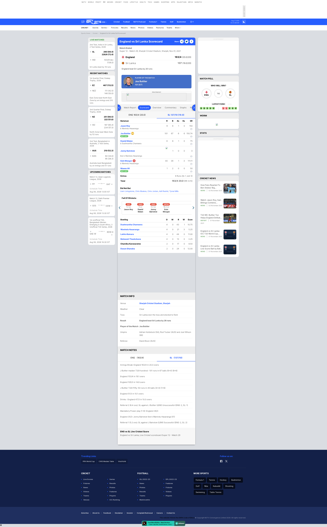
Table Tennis (215, 492)
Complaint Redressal (145, 513)
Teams (169, 28)
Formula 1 (153, 22)
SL (176, 115)
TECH (150, 2)
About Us (96, 513)
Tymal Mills (173, 191)
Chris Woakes (141, 191)
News (133, 28)
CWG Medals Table (106, 461)
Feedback (107, 513)
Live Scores (88, 479)
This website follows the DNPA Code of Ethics (177, 518)
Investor (130, 513)
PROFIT (98, 2)
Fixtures (114, 28)
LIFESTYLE (134, 2)
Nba (206, 486)
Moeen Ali (125, 168)
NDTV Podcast (139, 22)
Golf (171, 22)
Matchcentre (144, 500)
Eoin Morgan (127, 161)
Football (126, 22)
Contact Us (171, 513)
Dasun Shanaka (127, 248)
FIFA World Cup (89, 461)
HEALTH (143, 2)
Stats (203, 133)
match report (130, 107)
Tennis (163, 22)
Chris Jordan (152, 191)
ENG (137, 115)
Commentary (170, 107)
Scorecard (144, 107)
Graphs (183, 107)
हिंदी (104, 2)
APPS (173, 2)
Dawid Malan (126, 141)
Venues (86, 500)
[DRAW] (218, 93)
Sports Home (85, 33)
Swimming (200, 492)
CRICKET (118, 2)
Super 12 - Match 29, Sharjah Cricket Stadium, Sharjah (144, 51)
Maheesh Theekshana (130, 239)
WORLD (91, 2)
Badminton (181, 22)
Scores (95, 28)
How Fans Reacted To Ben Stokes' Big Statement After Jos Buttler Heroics (210, 186)
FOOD (126, 2)
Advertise (85, 513)
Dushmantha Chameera (131, 224)
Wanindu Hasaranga (129, 229)
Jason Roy (125, 126)
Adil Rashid (163, 191)
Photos (141, 28)
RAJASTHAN (181, 2)
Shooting (229, 486)
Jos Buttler (127, 133)
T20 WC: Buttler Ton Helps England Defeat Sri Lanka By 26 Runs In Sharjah (211, 216)
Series (104, 28)
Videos (150, 28)
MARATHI (198, 2)
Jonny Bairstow (127, 151)
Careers (159, 513)
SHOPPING (165, 2)
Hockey (223, 480)
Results (124, 28)
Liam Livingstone (127, 191)
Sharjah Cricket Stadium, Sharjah (154, 303)
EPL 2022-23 (171, 479)
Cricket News (208, 178)
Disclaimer (119, 513)
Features (160, 28)
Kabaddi (216, 486)
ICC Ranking (114, 500)
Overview (157, 107)
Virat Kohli (122, 461)
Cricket (117, 22)
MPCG (190, 2)
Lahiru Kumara (127, 234)
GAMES (156, 2)
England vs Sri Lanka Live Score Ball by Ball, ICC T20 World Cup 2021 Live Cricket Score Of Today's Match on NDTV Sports (211, 247)
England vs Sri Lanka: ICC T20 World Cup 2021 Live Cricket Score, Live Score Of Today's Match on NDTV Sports (211, 232)
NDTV (84, 2)
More (177, 28)
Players (112, 496)
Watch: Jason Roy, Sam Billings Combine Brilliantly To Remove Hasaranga (211, 201)
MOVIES (110, 2)
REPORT (204, 220)
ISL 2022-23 (144, 479)
